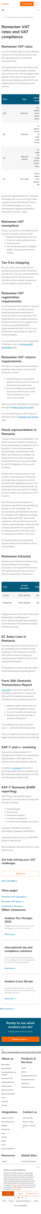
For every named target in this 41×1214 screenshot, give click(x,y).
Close (38, 1167)
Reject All (20, 1193)
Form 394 (6, 689)
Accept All (8, 1193)
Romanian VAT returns (28, 416)
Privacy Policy (17, 1189)
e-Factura (16, 768)
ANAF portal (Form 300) (23, 407)
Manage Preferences (33, 1193)
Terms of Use (17, 1185)
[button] (4, 17)
